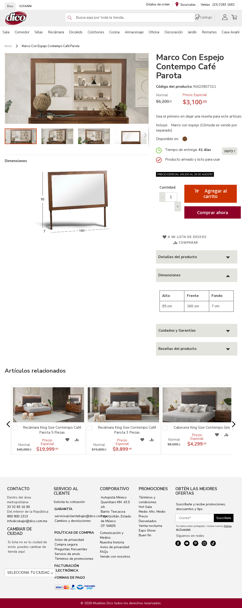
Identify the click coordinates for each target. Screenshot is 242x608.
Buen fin (145, 535)
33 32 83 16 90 (18, 507)
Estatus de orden (158, 4)
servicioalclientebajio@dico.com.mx (81, 516)
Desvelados (147, 521)
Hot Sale (145, 507)
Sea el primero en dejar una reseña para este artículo (199, 116)
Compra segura (66, 544)
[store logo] (16, 18)
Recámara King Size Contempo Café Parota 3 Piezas (127, 430)
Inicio (8, 46)
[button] (59, 136)
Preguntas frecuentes (70, 549)
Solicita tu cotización (69, 502)
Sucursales (188, 5)
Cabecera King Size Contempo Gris (202, 427)
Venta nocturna (150, 526)
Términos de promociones (73, 558)
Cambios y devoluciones (72, 521)
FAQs (104, 552)
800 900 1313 (17, 516)
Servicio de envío (67, 554)
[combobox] (130, 17)
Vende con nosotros (115, 556)
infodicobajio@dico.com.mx (27, 521)
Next (231, 424)
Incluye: (163, 125)
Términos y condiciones (147, 499)
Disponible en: (167, 139)
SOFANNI (25, 6)
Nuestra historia (112, 542)
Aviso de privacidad (69, 540)
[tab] (196, 257)
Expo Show (147, 530)
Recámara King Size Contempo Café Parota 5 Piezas (52, 430)
